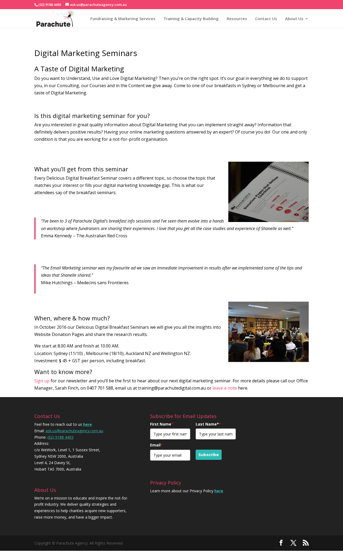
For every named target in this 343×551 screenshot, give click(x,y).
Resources (237, 18)
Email (156, 445)
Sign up (42, 381)
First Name (161, 424)
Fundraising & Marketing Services (122, 18)
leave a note (224, 388)
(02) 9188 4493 (60, 437)
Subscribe (208, 454)
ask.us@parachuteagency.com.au (74, 430)
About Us (294, 18)
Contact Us (266, 18)
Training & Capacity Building (191, 18)
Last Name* (208, 424)
